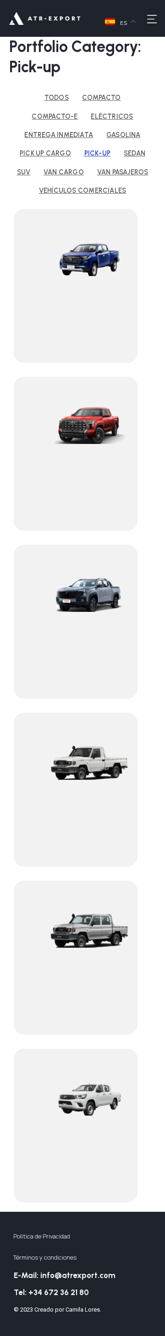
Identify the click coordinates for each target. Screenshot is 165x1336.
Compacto (101, 97)
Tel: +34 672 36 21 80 (51, 1292)
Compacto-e (54, 116)
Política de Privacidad (41, 1236)
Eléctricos (112, 116)
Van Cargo (64, 172)
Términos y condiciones (45, 1257)
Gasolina (123, 135)
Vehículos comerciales (82, 190)
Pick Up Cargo (45, 153)
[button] (152, 18)
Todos (56, 97)
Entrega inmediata (58, 135)
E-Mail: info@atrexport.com (65, 1275)
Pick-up (97, 153)
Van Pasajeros (122, 172)
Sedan (134, 153)
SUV (24, 172)
